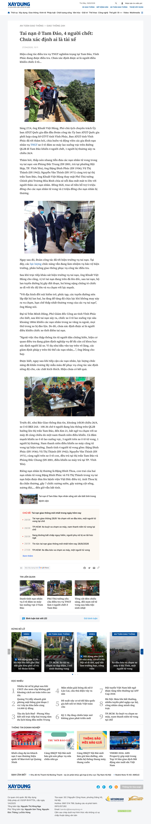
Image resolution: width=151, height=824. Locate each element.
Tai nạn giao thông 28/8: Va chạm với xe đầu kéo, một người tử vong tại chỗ (64, 519)
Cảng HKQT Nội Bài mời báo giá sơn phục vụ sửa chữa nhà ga (57, 756)
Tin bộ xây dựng (136, 7)
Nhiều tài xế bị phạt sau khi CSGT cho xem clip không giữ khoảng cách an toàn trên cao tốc (33, 691)
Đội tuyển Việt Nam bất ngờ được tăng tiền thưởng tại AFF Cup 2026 (122, 690)
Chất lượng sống (64, 12)
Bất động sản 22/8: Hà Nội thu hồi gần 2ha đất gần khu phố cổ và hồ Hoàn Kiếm (26, 664)
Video (126, 12)
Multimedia (135, 12)
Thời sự (14, 12)
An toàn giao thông (118, 7)
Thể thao (93, 12)
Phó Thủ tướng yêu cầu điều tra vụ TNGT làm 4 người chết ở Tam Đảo (59, 603)
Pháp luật (51, 12)
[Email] (94, 568)
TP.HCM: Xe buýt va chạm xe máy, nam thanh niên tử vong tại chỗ (63, 528)
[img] (59, 95)
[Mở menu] (142, 12)
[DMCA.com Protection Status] (124, 811)
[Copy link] (98, 568)
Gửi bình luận (90, 618)
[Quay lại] (21, 568)
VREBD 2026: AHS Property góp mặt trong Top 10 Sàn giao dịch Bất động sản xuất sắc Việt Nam (123, 759)
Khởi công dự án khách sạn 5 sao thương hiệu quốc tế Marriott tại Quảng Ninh (26, 757)
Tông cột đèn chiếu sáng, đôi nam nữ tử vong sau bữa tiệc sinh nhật (86, 603)
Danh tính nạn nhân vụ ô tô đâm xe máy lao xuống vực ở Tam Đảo (31, 603)
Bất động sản (102, 7)
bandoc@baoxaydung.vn (71, 809)
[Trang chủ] (9, 12)
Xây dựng (23, 12)
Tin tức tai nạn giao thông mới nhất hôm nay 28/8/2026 (60, 544)
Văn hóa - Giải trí (80, 12)
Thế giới (112, 12)
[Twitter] (89, 568)
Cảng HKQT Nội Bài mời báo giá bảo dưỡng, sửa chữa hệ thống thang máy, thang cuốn (91, 757)
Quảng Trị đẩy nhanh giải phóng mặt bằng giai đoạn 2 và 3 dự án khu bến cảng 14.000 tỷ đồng (33, 704)
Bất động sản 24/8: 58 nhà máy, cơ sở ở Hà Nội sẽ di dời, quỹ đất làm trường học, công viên (92, 662)
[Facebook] (84, 568)
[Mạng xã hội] (110, 787)
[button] (72, 674)
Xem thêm (28, 556)
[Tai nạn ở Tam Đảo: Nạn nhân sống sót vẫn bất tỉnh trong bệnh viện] (29, 499)
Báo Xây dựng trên (31, 568)
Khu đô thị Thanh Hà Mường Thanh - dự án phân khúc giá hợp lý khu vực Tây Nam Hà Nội (71, 775)
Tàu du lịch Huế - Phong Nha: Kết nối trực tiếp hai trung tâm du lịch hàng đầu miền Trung (34, 716)
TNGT (33, 145)
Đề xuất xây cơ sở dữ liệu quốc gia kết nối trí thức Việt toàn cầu (78, 703)
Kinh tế (43, 12)
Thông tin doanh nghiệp (25, 727)
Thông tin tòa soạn (131, 787)
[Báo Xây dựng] (19, 5)
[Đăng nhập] (122, 3)
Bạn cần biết (18, 775)
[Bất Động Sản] (115, 799)
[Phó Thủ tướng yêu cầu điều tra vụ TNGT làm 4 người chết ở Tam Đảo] (59, 588)
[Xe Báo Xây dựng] (135, 798)
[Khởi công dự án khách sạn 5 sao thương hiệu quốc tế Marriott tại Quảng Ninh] (26, 740)
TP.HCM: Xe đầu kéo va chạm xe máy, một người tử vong (61, 550)
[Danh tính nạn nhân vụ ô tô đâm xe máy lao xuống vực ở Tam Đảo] (32, 588)
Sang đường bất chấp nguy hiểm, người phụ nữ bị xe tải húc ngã (62, 536)
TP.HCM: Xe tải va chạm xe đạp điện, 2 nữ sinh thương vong (59, 665)
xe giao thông (88, 7)
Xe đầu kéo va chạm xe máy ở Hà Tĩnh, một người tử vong (124, 665)
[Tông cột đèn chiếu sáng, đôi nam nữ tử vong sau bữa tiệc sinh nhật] (87, 588)
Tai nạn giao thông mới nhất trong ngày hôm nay (56, 513)
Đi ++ (119, 12)
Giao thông (34, 12)
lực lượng (36, 264)
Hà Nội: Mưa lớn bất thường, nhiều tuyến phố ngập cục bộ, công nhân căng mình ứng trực (121, 704)
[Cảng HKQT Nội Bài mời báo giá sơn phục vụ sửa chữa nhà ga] (59, 740)
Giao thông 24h (56, 26)
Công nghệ (103, 12)
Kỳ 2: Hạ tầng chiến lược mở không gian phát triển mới (77, 717)
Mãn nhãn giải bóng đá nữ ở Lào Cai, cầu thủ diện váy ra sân (77, 690)
